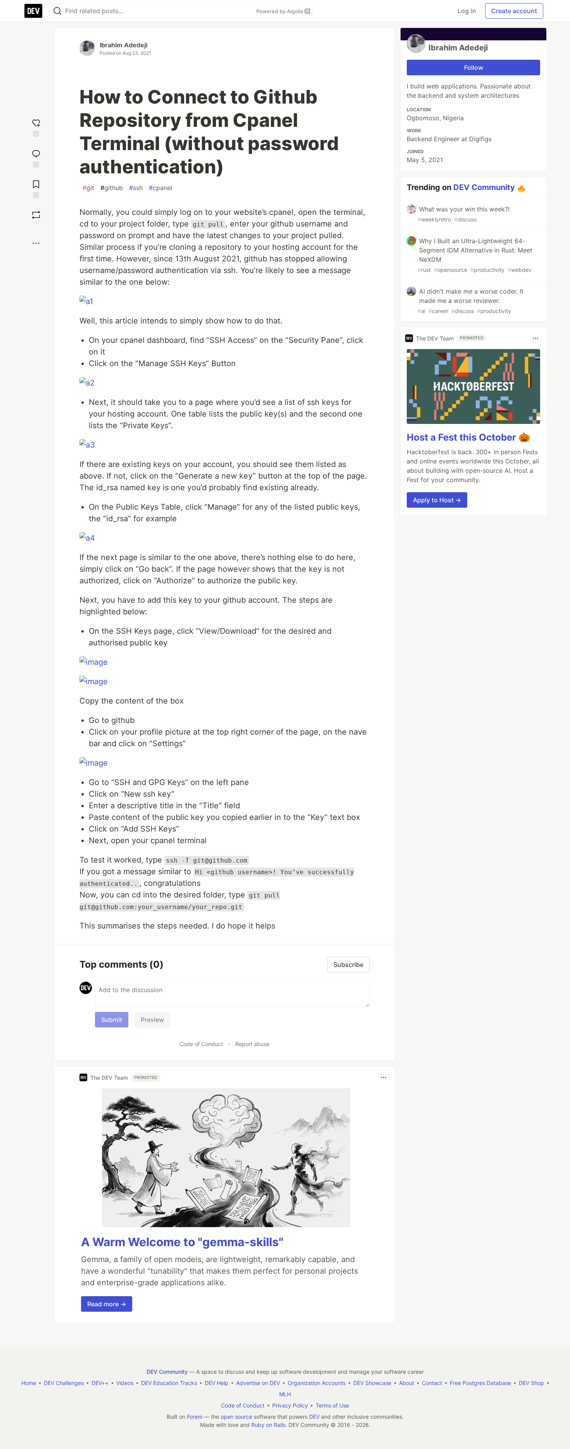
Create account (514, 11)
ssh (136, 188)
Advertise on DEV (258, 1383)
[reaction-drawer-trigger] (36, 127)
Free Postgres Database (480, 1383)
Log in (467, 11)
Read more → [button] (106, 1304)
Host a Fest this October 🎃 (468, 437)
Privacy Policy (290, 1405)
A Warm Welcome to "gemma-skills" (182, 1242)
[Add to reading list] (36, 188)
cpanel (160, 188)
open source (236, 1416)
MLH (285, 1394)
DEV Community (484, 187)
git (88, 188)
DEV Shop (531, 1383)
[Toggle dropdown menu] (383, 1077)
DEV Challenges (64, 1383)
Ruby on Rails (268, 1424)
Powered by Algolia (280, 11)
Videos (124, 1383)
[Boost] (36, 215)
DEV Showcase (372, 1383)
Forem (194, 1416)
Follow (473, 67)
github (111, 188)
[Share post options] (36, 243)
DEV (314, 1416)
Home (28, 1383)
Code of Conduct (201, 1044)
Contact (432, 1383)
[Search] (57, 11)
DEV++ (100, 1383)
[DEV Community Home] (33, 11)
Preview (152, 1020)
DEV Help (216, 1383)
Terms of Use (332, 1405)
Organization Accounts (316, 1383)
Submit (111, 1020)
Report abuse (252, 1044)
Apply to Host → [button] (437, 500)
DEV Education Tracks (169, 1383)
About (406, 1383)
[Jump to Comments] (36, 157)
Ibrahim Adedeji (123, 45)
